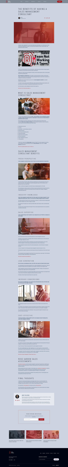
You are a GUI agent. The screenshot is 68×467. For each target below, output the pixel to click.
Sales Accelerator (38, 385)
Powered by (53, 465)
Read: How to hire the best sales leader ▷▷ (24, 88)
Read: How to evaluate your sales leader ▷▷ (24, 256)
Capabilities (26, 1)
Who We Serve (33, 1)
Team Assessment (26, 385)
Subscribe (41, 419)
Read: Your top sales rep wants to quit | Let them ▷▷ (26, 146)
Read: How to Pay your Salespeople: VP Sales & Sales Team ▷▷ (27, 354)
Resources (39, 1)
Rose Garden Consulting (21, 364)
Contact (58, 453)
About (21, 1)
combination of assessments (42, 368)
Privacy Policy (18, 465)
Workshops (45, 1)
